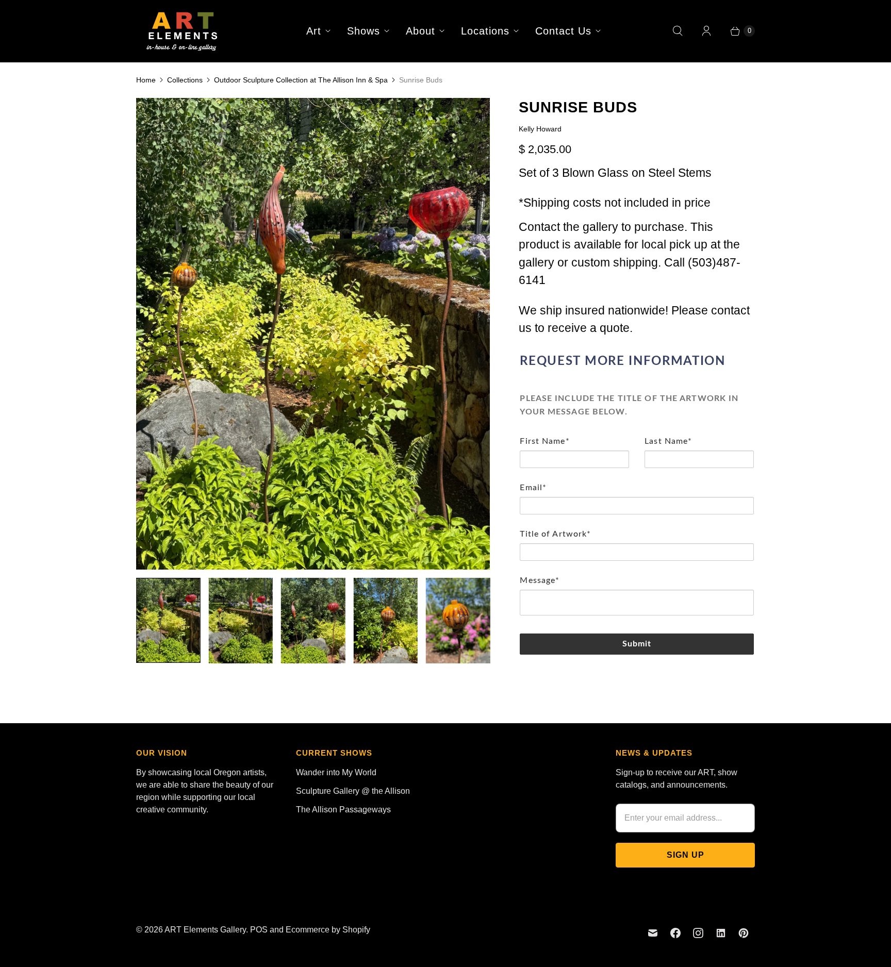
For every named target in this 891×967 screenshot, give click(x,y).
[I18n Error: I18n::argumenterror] (168, 620)
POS (259, 929)
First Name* (544, 441)
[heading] (637, 361)
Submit (637, 644)
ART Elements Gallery (205, 929)
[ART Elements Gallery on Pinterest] (743, 933)
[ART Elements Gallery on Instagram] (698, 933)
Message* (539, 580)
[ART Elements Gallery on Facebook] (675, 933)
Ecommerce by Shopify (328, 929)
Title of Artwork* (555, 534)
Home (146, 80)
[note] (637, 403)
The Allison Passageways (343, 809)
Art (313, 31)
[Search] (677, 31)
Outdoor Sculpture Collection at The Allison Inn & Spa (301, 80)
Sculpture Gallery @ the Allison (353, 791)
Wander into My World (336, 772)
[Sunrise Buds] (313, 334)
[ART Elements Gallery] (182, 31)
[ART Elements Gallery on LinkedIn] (721, 933)
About (420, 31)
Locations (485, 31)
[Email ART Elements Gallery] (652, 933)
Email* (533, 488)
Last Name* (668, 441)
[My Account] (706, 31)
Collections (185, 80)
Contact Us (563, 31)
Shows (363, 31)
